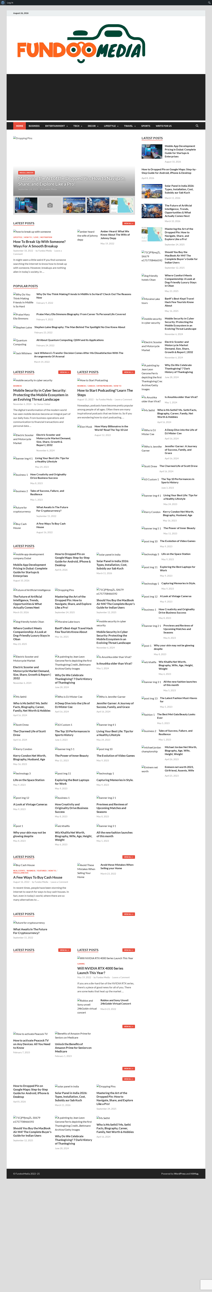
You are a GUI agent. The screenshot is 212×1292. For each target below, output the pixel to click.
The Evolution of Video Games (116, 755)
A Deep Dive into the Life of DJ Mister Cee (72, 705)
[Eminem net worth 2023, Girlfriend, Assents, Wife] (152, 767)
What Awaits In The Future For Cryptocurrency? (52, 509)
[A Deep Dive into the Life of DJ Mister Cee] (68, 696)
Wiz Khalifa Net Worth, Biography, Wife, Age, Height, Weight (73, 836)
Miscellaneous (26, 173)
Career (91, 386)
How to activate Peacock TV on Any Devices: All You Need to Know (31, 1044)
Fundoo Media (50, 189)
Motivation (46, 237)
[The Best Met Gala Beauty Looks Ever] (148, 714)
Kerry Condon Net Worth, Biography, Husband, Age (29, 757)
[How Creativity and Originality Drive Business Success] (20, 474)
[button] (129, 166)
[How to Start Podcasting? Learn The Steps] (92, 381)
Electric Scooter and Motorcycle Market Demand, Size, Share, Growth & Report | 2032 (53, 440)
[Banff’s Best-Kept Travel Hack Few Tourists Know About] (67, 621)
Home (19, 126)
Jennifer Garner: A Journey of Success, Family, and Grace (115, 705)
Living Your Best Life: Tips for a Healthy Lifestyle (52, 459)
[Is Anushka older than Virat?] (114, 656)
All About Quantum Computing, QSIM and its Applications (70, 339)
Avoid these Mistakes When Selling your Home (117, 866)
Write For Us (164, 126)
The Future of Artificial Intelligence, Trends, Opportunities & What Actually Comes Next (27, 602)
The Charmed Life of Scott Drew (178, 465)
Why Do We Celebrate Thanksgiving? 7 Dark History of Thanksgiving (73, 678)
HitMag (194, 1173)
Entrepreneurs (104, 386)
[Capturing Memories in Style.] (105, 773)
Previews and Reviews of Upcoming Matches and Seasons (112, 808)
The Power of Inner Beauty (72, 755)
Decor (92, 126)
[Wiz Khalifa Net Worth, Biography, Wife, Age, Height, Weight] (62, 825)
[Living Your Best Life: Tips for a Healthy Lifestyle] (23, 458)
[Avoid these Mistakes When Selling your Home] (87, 865)
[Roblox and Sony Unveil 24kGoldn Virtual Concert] (87, 1000)
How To (28, 237)
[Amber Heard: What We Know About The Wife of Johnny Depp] (87, 231)
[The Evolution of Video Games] (104, 748)
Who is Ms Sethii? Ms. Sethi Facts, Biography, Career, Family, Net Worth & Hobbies (31, 707)
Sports (145, 126)
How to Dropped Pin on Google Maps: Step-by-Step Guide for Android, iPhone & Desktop (73, 559)
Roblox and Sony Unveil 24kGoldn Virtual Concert (116, 1002)
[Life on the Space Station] (22, 773)
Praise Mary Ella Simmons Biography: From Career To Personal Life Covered (81, 314)
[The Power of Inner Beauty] (64, 748)
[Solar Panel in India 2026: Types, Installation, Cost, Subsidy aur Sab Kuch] (108, 554)
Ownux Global (43, 404)
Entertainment (55, 126)
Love (36, 237)
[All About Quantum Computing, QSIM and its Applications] (23, 340)
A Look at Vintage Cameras (30, 804)
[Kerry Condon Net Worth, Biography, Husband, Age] (22, 748)
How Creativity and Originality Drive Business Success (48, 476)
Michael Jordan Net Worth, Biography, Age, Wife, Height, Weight (181, 750)
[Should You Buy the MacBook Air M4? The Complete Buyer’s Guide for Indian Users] (116, 591)
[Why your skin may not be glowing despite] (18, 825)
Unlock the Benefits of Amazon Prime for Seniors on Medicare (73, 1047)
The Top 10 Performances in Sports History (72, 733)
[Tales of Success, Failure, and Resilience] (20, 491)
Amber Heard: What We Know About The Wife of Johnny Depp (115, 235)
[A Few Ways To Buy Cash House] (23, 523)
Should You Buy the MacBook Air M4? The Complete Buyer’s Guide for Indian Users (116, 603)
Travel (128, 126)
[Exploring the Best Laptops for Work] (63, 773)
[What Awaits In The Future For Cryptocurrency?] (23, 507)
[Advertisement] (106, 97)
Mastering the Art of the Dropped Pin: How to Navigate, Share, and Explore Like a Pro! (73, 602)
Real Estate (19, 871)
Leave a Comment (123, 399)
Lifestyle (110, 126)
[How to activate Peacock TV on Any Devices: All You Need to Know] (30, 1033)
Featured (42, 871)
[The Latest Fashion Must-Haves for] (150, 698)
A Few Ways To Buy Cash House (37, 877)
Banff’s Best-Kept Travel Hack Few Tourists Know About (74, 630)
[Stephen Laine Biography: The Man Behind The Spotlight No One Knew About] (22, 327)
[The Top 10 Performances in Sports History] (63, 724)
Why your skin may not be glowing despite (29, 834)
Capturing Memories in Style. (115, 780)
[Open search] (197, 126)
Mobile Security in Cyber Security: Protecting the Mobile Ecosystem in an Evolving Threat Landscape (40, 394)
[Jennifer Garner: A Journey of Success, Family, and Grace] (111, 696)
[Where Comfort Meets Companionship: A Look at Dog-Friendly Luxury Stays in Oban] (28, 621)
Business (34, 126)
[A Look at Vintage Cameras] (21, 797)
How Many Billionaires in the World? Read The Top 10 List (111, 428)
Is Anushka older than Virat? (114, 663)
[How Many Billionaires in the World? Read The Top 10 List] (84, 426)
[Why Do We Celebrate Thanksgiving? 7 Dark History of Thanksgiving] (74, 662)
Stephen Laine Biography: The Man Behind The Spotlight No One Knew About (79, 327)
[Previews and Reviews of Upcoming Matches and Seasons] (106, 797)
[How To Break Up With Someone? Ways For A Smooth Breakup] (32, 231)
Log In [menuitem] (10, 2)
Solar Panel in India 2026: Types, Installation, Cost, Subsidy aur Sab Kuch (113, 564)
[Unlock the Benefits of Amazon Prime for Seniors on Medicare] (74, 1035)
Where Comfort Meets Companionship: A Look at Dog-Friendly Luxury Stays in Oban (31, 633)
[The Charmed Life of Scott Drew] (21, 724)
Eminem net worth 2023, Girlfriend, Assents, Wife (179, 768)
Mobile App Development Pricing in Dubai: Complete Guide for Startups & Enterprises (30, 570)
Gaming (81, 964)
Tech (76, 126)
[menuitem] (3, 2)
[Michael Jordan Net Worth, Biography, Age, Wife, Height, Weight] (152, 747)
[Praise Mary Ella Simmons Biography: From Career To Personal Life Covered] (23, 314)
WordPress (180, 1173)
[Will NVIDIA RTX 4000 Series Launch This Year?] (105, 959)
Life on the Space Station (29, 780)
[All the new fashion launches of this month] (106, 825)
